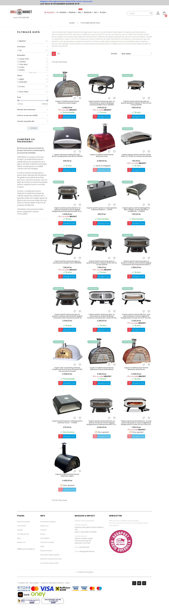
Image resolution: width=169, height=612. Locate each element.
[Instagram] (144, 583)
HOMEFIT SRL (23, 583)
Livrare (42, 534)
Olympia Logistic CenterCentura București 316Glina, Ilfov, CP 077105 (84, 540)
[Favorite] (80, 98)
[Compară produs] (74, 98)
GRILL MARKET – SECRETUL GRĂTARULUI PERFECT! (47, 583)
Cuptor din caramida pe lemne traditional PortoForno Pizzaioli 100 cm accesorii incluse (67, 369)
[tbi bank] (23, 594)
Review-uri (21, 542)
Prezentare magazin (48, 522)
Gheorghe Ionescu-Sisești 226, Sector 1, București (70, 1)
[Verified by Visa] (80, 588)
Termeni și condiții (47, 542)
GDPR (42, 546)
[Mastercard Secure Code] (96, 588)
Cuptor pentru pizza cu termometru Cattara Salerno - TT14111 (102, 209)
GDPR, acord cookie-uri (26, 549)
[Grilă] (54, 54)
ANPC (68, 583)
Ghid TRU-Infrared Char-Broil (51, 559)
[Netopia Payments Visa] (35, 588)
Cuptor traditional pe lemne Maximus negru (67, 475)
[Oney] (38, 594)
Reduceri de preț (23, 522)
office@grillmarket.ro (87, 551)
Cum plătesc (45, 538)
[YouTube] (139, 583)
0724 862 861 (23, 17)
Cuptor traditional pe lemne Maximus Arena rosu (136, 368)
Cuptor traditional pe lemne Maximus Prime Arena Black (102, 368)
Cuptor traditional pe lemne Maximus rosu (102, 155)
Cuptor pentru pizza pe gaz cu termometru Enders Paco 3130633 (67, 262)
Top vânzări (21, 526)
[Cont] (158, 14)
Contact (43, 530)
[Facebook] (134, 583)
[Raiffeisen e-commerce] (63, 588)
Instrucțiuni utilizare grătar (50, 555)
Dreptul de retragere (84, 572)
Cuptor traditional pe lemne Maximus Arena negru (67, 102)
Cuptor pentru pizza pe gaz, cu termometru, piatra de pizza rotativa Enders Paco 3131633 (102, 103)
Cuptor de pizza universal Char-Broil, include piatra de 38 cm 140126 (67, 155)
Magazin (44, 1)
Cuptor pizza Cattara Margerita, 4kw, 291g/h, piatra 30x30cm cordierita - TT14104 (136, 209)
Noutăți (20, 530)
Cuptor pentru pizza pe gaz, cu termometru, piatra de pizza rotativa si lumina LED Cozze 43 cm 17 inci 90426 (101, 316)
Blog (19, 538)
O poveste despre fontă (49, 563)
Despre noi (44, 526)
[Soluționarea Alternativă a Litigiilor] (28, 601)
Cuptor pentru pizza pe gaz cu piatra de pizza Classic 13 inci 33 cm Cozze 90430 (102, 263)
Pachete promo (23, 534)
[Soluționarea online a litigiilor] (52, 601)
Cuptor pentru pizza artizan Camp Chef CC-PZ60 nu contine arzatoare (136, 155)
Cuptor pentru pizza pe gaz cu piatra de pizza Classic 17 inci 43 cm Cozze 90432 (136, 103)
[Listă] (58, 54)
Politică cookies (46, 551)
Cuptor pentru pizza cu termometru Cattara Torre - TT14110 (67, 422)
